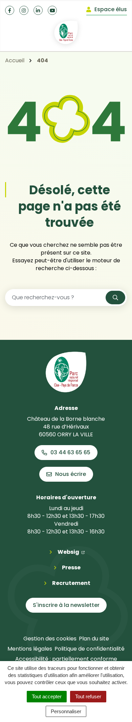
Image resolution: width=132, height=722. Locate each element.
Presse (71, 567)
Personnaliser (66, 711)
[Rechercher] (115, 297)
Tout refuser (88, 696)
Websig (71, 552)
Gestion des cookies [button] (49, 638)
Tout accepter (47, 696)
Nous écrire (70, 474)
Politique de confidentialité (89, 649)
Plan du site (94, 638)
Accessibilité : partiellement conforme (66, 659)
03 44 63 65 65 (70, 452)
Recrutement (71, 583)
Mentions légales (29, 649)
